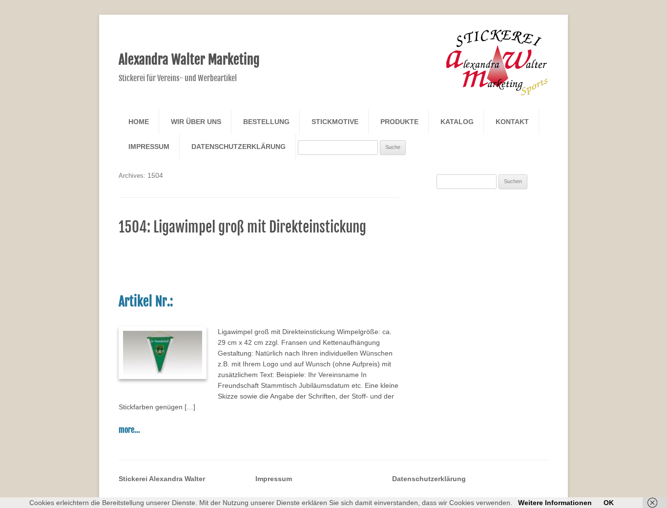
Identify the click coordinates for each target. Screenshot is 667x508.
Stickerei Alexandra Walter (162, 479)
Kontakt (512, 122)
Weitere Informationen (555, 503)
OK (609, 503)
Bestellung (266, 122)
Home (138, 122)
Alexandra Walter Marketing (189, 59)
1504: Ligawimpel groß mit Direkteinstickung (242, 227)
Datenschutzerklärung (238, 146)
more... (129, 430)
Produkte (399, 122)
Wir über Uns (196, 122)
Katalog (457, 122)
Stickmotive (335, 122)
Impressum (148, 146)
